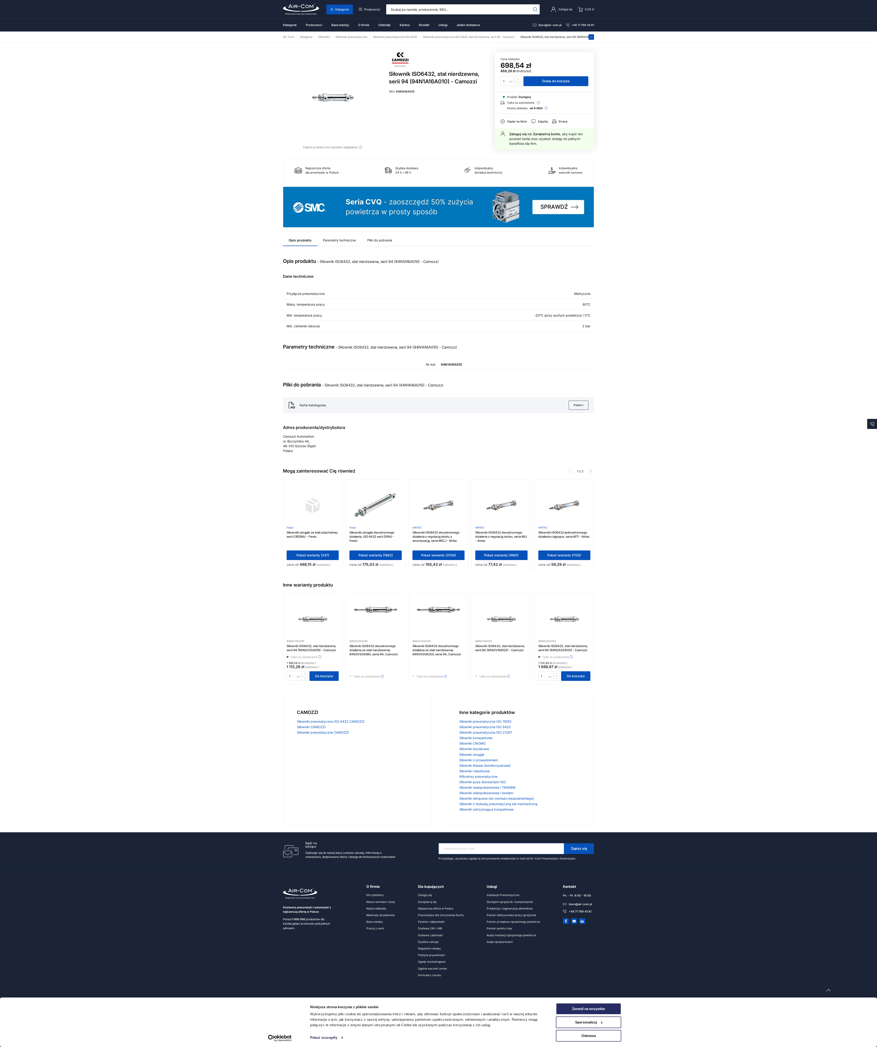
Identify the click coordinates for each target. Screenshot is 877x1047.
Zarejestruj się (427, 902)
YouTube (574, 921)
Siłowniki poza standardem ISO (482, 782)
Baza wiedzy (340, 25)
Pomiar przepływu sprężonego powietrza (513, 921)
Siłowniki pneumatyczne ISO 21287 (485, 732)
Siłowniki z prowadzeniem (478, 760)
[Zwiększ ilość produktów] (517, 78)
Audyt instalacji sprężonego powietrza (511, 935)
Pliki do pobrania (379, 240)
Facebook (566, 921)
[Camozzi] (400, 66)
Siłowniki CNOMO (472, 743)
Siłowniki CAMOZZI (311, 727)
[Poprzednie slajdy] (570, 471)
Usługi (442, 25)
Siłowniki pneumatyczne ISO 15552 (485, 721)
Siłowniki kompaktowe (475, 738)
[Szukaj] (535, 9)
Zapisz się (579, 848)
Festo (290, 527)
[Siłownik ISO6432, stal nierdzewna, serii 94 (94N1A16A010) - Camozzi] (332, 97)
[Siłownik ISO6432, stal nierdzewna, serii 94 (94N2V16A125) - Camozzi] (501, 619)
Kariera (405, 25)
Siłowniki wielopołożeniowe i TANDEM (487, 787)
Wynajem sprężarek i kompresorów (510, 902)
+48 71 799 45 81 (582, 25)
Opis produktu (300, 240)
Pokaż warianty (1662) (376, 555)
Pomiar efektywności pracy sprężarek (511, 915)
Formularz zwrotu (429, 975)
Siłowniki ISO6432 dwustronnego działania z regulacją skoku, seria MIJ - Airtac (501, 536)
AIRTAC (417, 527)
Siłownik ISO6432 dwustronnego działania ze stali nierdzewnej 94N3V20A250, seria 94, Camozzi (436, 650)
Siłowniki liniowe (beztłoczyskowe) (485, 765)
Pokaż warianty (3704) (438, 555)
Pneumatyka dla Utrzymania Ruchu (441, 915)
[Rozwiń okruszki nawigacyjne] (591, 37)
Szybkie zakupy (428, 942)
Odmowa (588, 1036)
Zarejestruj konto (546, 134)
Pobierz (578, 405)
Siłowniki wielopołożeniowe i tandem (486, 793)
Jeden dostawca (468, 25)
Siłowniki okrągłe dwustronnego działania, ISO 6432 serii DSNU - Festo (371, 536)
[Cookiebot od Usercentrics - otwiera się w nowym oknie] (280, 1038)
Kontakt (424, 25)
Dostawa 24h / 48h (430, 928)
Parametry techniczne (339, 240)
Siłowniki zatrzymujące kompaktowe (486, 809)
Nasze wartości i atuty (380, 902)
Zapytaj (543, 121)
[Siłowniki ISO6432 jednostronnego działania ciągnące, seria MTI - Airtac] (564, 506)
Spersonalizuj (586, 1022)
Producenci (372, 9)
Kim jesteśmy (375, 895)
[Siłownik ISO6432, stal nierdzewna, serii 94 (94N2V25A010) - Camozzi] (313, 619)
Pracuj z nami (375, 928)
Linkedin (582, 921)
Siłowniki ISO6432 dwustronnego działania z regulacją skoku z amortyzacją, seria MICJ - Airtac (436, 536)
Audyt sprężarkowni (500, 942)
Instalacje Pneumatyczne (503, 895)
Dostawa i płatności (430, 935)
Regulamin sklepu (429, 948)
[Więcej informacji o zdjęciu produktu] (360, 147)
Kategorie (342, 9)
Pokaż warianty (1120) (564, 555)
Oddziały (384, 25)
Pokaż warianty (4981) (501, 555)
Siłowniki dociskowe (474, 749)
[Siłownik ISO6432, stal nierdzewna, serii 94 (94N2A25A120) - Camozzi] (564, 619)
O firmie (363, 25)
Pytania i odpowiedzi (431, 921)
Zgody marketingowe (432, 961)
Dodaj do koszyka (556, 81)
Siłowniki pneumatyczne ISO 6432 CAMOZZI (331, 721)
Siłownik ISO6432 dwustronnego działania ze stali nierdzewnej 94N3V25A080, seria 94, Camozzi (373, 650)
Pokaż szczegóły (323, 1038)
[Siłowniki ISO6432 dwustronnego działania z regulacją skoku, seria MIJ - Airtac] (501, 506)
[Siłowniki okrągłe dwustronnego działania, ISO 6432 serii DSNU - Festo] (376, 506)
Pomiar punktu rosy (499, 928)
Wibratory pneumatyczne (478, 776)
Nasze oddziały (376, 908)
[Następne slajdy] (590, 471)
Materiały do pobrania (380, 915)
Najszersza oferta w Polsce (435, 908)
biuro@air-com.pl (550, 25)
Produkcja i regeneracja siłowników (510, 908)
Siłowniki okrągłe (471, 754)
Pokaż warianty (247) (312, 555)
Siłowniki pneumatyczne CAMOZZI (323, 732)
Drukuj (563, 121)
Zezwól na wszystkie (588, 1009)
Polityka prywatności (431, 955)
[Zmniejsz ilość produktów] (517, 83)
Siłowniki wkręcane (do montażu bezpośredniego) (496, 798)
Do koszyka (324, 676)
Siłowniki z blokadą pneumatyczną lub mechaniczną (498, 804)
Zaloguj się (518, 134)
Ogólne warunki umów (432, 968)
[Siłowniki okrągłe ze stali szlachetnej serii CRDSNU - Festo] (313, 506)
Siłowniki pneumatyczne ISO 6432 (485, 727)
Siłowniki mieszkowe (474, 771)
